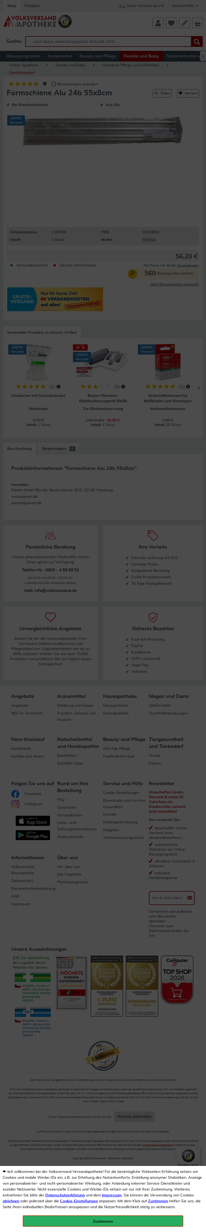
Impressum (112, 1195)
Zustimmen (158, 1201)
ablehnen (11, 1201)
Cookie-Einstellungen (79, 1201)
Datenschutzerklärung (65, 1195)
